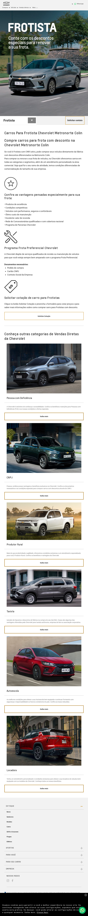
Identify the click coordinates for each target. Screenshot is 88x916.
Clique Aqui (42, 912)
